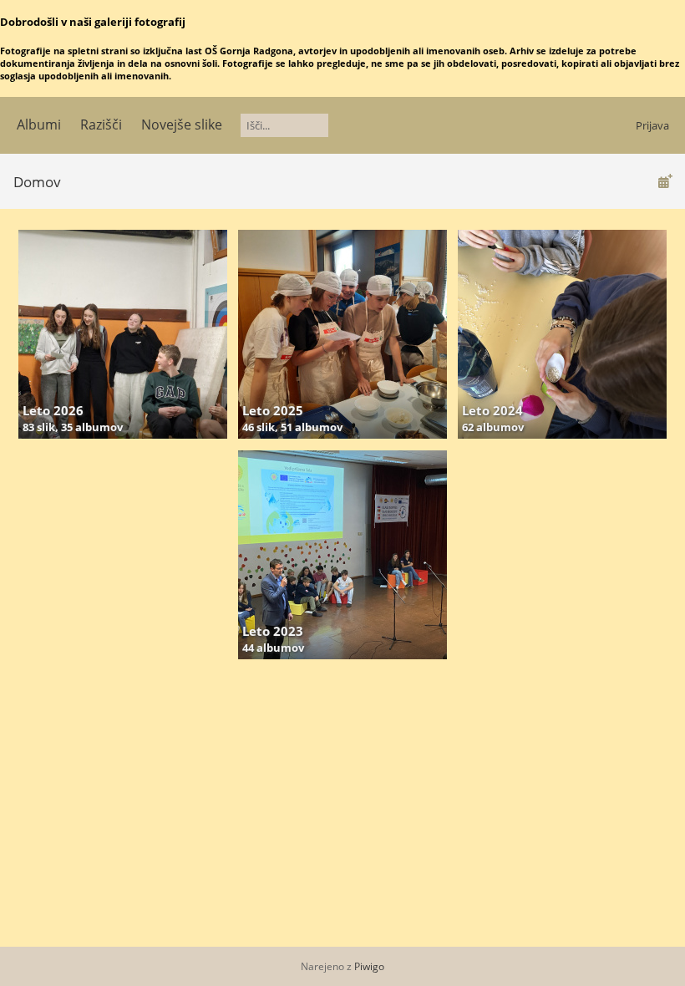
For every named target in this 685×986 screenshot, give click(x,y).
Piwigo (369, 966)
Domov (37, 181)
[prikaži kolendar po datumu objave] (665, 180)
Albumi (39, 124)
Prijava (652, 125)
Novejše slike (181, 124)
